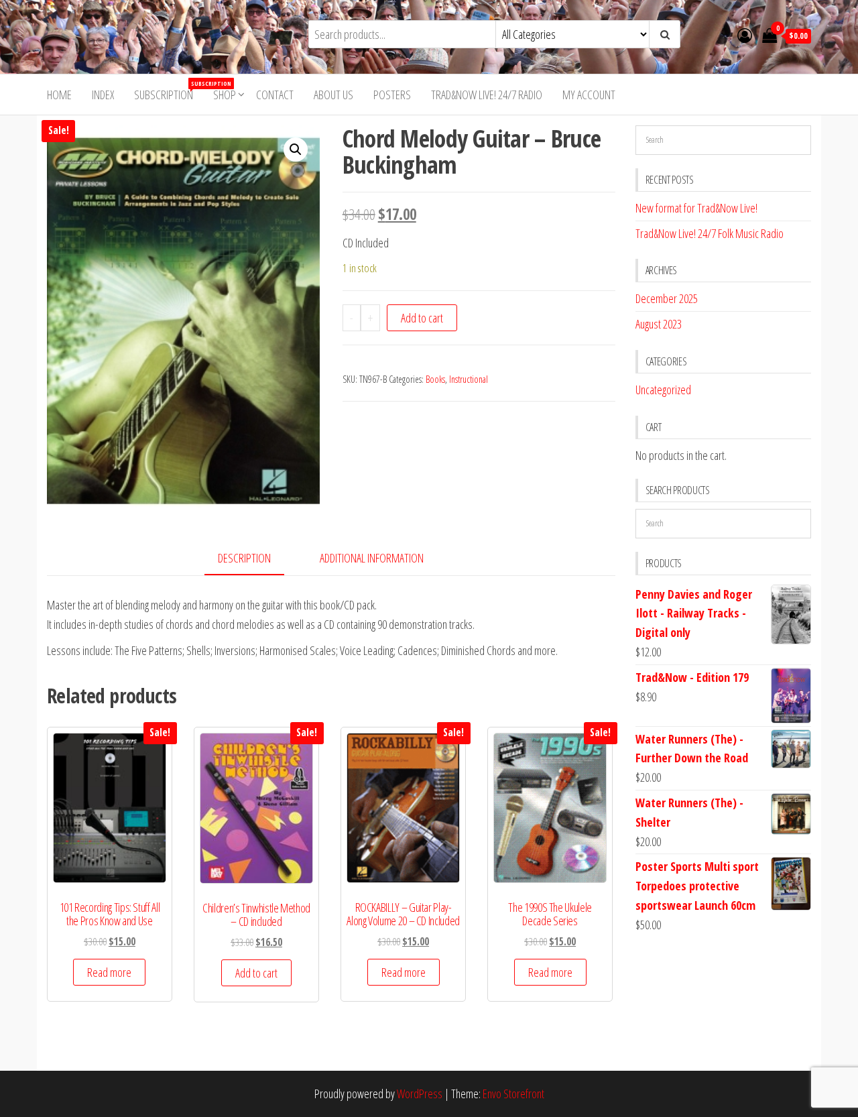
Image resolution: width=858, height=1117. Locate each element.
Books (435, 379)
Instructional (468, 379)
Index (103, 94)
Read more (109, 972)
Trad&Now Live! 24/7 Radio (486, 94)
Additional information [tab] (372, 558)
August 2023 (658, 324)
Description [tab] (244, 558)
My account (588, 94)
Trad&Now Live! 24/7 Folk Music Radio (709, 233)
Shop (224, 94)
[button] (296, 149)
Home (59, 94)
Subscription (168, 91)
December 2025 (666, 298)
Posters (392, 94)
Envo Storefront (513, 1093)
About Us (333, 94)
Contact (275, 94)
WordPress (419, 1093)
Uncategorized (663, 389)
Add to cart (422, 318)
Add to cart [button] (256, 973)
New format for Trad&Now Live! (696, 208)
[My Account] (744, 35)
